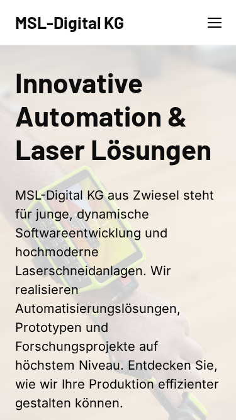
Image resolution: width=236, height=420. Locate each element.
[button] (214, 22)
